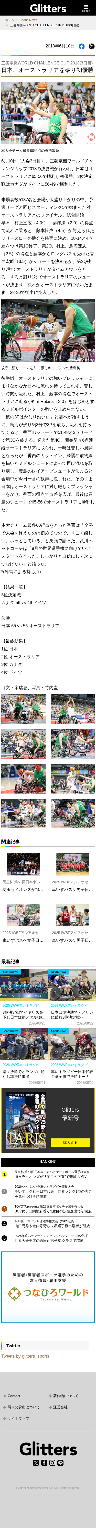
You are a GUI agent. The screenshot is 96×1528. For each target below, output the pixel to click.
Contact (14, 1396)
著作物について (65, 1396)
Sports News (28, 20)
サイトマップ (18, 1418)
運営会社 (60, 1407)
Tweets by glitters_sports (25, 1356)
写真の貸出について (24, 1407)
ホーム (9, 20)
